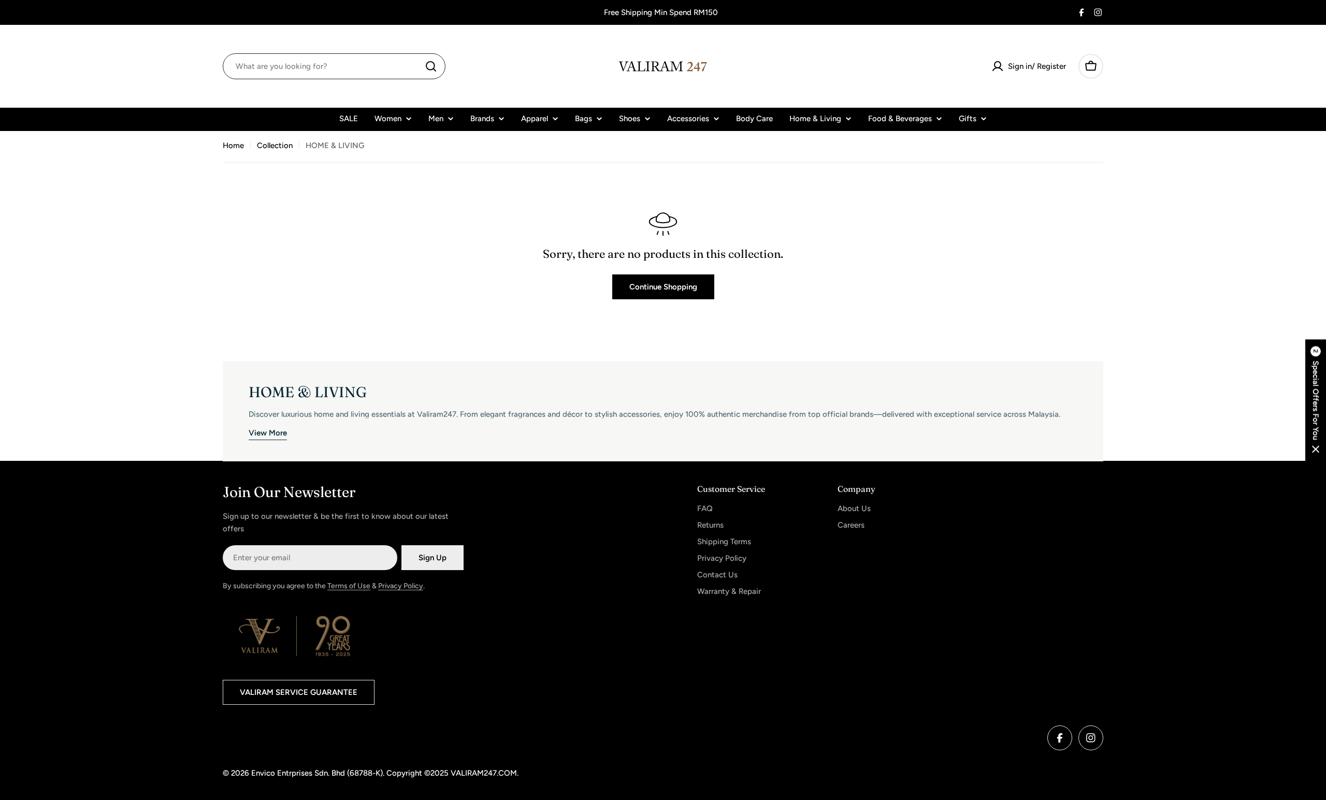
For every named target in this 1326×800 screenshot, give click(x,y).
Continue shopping (663, 287)
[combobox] (334, 66)
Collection (275, 145)
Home (233, 145)
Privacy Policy (400, 585)
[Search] (431, 66)
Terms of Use (348, 585)
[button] (1315, 400)
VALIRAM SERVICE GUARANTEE (298, 692)
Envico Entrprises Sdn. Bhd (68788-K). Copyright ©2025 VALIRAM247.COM (384, 773)
